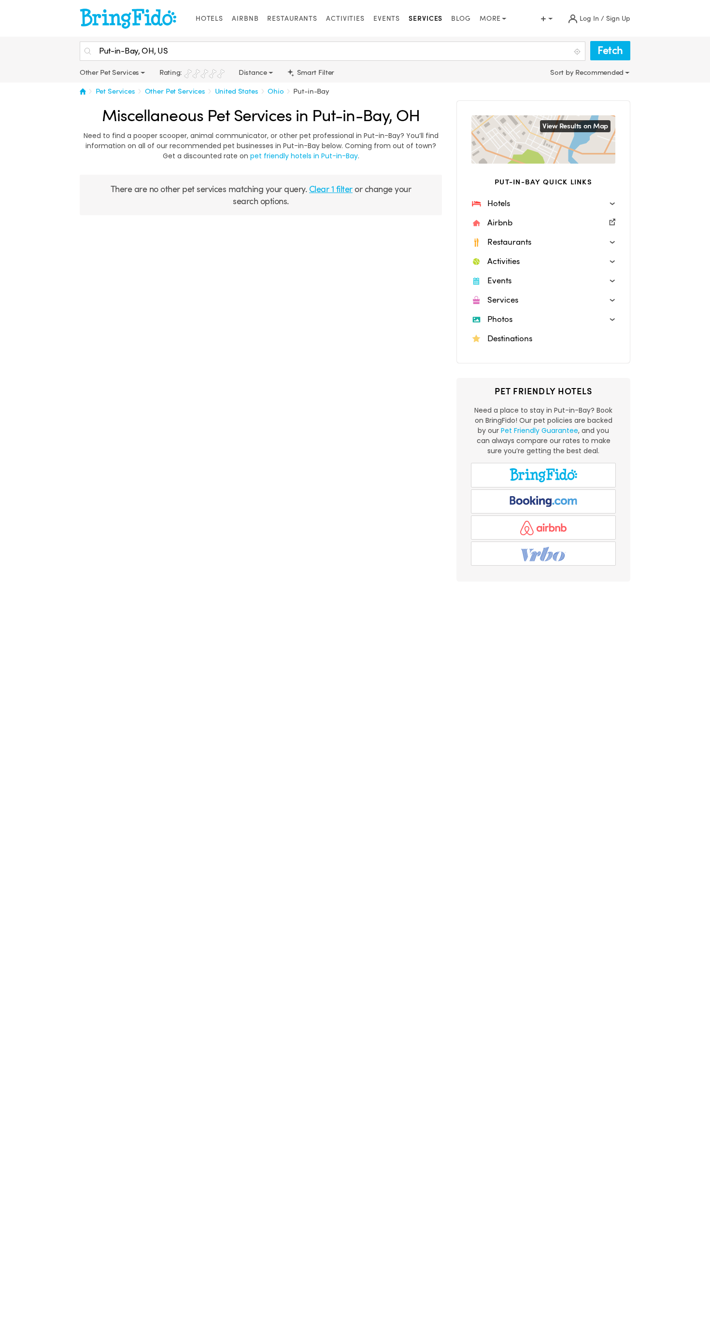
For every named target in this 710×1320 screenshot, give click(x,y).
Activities (345, 18)
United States (236, 91)
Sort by (562, 72)
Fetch (610, 50)
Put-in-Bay (311, 91)
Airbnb (245, 18)
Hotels (209, 18)
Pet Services (115, 91)
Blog (461, 18)
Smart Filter (314, 72)
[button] (543, 203)
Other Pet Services (175, 91)
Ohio (276, 91)
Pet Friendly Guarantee (539, 430)
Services (425, 18)
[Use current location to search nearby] (578, 52)
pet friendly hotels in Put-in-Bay (304, 156)
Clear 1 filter (331, 189)
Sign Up (618, 18)
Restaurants (292, 18)
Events (386, 18)
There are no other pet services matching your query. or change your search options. (261, 195)
